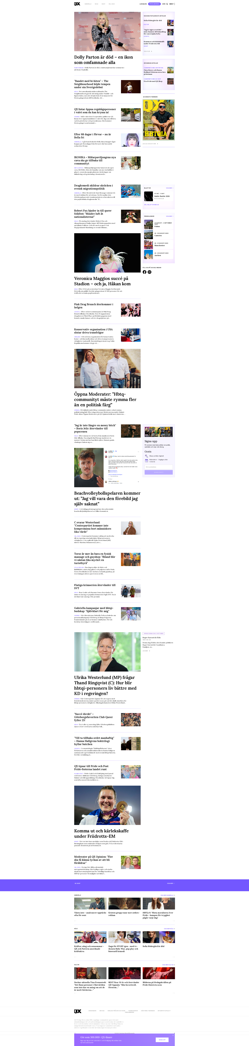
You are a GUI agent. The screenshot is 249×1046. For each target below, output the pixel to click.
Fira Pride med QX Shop (153, 81)
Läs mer (145, 651)
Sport (146, 46)
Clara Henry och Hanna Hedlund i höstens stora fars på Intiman (155, 72)
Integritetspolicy (164, 1010)
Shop (103, 4)
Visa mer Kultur (167, 965)
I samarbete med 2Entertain (153, 67)
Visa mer (169, 188)
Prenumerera (154, 4)
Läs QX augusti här (149, 143)
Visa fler (147, 51)
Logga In (143, 4)
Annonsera (92, 1010)
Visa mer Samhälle (167, 895)
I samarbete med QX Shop (152, 79)
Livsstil (146, 36)
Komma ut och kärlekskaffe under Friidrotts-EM (154, 43)
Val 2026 (112, 4)
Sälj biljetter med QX (151, 204)
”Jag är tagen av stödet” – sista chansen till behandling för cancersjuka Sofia (155, 32)
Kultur (146, 24)
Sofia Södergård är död (153, 20)
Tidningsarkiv (133, 1010)
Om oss (101, 1010)
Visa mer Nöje (168, 928)
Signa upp (162, 1040)
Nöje (96, 4)
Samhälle (88, 4)
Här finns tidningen (148, 1010)
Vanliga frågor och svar (116, 1010)
